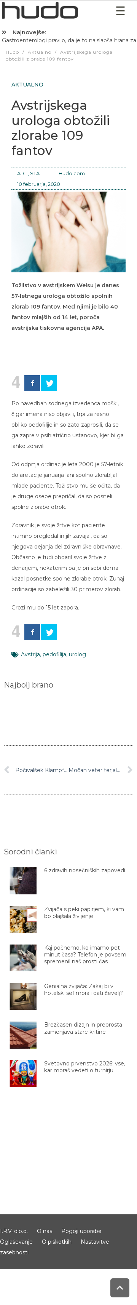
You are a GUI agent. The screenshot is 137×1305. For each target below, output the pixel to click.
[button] (120, 10)
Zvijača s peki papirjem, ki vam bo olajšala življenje (84, 913)
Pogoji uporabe (81, 1231)
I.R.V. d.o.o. (14, 1231)
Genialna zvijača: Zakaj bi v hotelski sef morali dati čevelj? (83, 989)
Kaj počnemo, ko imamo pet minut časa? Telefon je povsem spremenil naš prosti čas (85, 954)
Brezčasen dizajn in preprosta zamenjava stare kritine (83, 1028)
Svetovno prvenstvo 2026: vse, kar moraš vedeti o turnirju (84, 1067)
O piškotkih (57, 1241)
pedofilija (54, 654)
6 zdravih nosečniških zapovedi (84, 870)
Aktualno (27, 84)
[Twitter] (49, 383)
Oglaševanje (16, 1241)
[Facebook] (32, 383)
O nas (44, 1231)
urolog (77, 654)
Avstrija (30, 654)
